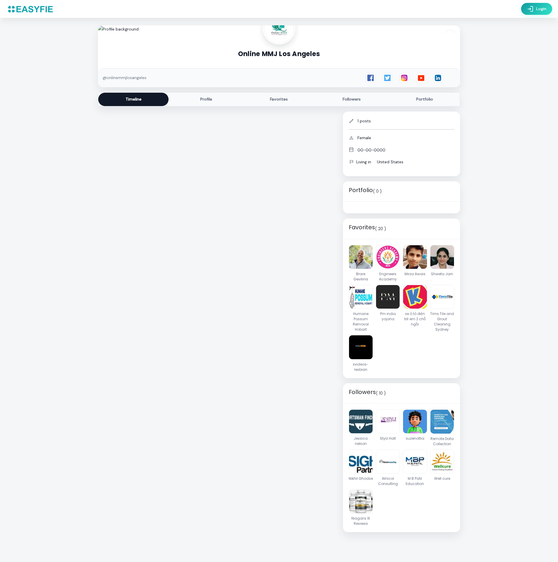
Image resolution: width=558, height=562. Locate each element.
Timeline (134, 99)
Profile (206, 99)
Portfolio (424, 99)
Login (536, 9)
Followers (352, 99)
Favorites (279, 99)
